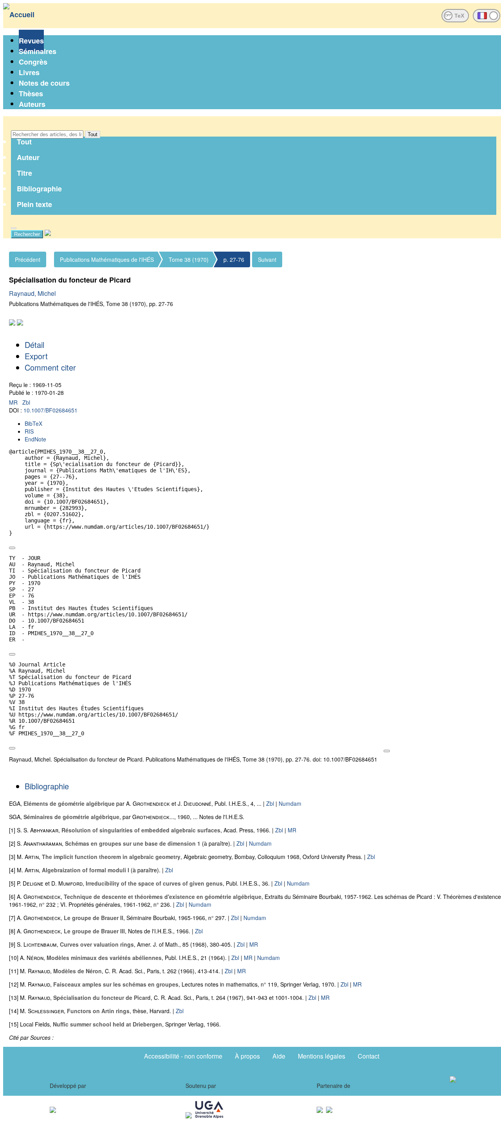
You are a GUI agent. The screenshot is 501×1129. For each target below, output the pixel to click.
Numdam (290, 803)
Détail (34, 344)
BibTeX (33, 423)
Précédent (27, 259)
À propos (247, 1056)
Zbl (26, 402)
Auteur (28, 157)
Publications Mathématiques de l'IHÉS (107, 259)
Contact (368, 1056)
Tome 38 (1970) (189, 259)
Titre (24, 173)
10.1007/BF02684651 (50, 410)
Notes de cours (44, 83)
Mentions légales (321, 1056)
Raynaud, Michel (32, 293)
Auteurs (32, 104)
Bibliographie (39, 189)
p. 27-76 (233, 259)
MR (14, 402)
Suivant (267, 259)
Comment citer (50, 367)
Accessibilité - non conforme (183, 1056)
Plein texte (34, 204)
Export (36, 356)
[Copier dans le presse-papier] (12, 548)
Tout (92, 134)
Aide (278, 1056)
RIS (29, 431)
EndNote (35, 439)
